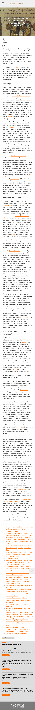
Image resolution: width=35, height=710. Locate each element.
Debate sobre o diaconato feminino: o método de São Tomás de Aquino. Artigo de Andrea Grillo (19, 548)
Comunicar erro (8, 638)
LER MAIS (6, 655)
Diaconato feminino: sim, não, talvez (16, 633)
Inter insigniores (14, 179)
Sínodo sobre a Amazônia (18, 156)
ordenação (14, 369)
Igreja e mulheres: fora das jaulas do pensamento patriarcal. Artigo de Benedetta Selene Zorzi (18, 600)
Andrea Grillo (15, 67)
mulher (13, 234)
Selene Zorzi (6, 205)
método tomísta (12, 127)
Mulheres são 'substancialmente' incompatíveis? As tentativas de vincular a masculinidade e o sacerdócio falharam (18, 629)
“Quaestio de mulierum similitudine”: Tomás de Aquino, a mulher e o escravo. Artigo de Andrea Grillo (19, 541)
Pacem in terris (19, 427)
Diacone (10, 116)
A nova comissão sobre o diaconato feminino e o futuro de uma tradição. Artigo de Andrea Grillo (19, 623)
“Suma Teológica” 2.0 (12, 558)
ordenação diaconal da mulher (21, 96)
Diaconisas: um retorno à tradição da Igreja (18, 566)
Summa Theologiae (14, 251)
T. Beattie (21, 203)
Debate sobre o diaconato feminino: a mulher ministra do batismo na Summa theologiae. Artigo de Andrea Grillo (19, 554)
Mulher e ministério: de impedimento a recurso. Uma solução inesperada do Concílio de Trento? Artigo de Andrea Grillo (19, 562)
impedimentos (24, 390)
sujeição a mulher (24, 317)
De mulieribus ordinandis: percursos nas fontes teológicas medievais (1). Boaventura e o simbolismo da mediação (19, 529)
